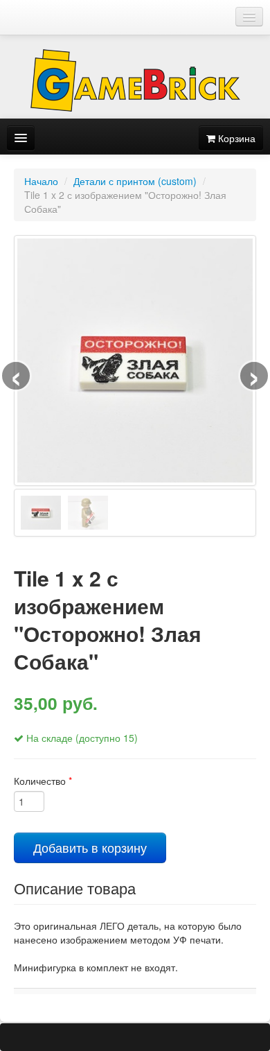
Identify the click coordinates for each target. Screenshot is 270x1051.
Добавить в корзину (90, 847)
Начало (41, 181)
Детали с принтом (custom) (135, 181)
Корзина (235, 138)
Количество (43, 781)
